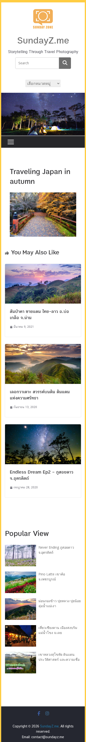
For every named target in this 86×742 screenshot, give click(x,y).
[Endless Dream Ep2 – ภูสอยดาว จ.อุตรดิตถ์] (43, 427)
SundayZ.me (43, 40)
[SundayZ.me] (43, 95)
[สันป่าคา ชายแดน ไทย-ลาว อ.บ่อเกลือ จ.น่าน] (43, 267)
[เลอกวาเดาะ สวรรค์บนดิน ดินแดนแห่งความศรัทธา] (43, 347)
